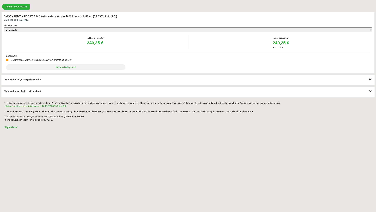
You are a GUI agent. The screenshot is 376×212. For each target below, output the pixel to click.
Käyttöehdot (10, 127)
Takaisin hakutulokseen (16, 6)
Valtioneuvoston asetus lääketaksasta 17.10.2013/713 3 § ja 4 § (35, 106)
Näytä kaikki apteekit (66, 67)
